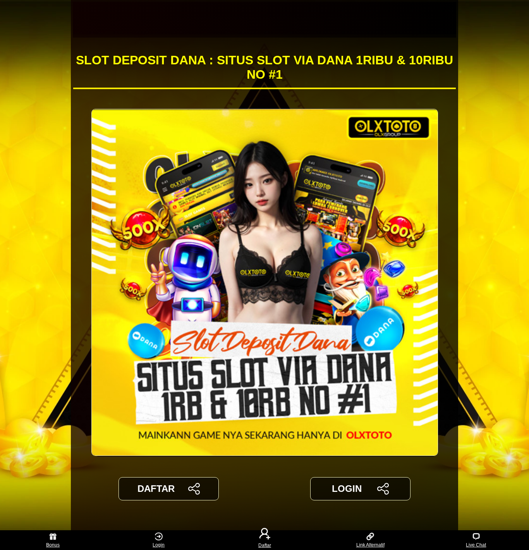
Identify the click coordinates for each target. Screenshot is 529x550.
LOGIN (347, 488)
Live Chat (476, 545)
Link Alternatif (370, 545)
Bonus (53, 545)
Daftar (264, 545)
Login (159, 545)
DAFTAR (156, 488)
